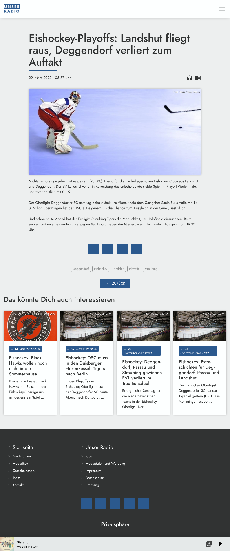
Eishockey (100, 268)
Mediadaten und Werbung (105, 463)
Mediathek (20, 463)
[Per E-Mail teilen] (136, 249)
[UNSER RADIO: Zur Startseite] (110, 8)
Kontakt (18, 485)
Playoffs (134, 268)
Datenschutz (95, 477)
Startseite (23, 447)
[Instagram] (115, 503)
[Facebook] (100, 503)
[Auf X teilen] (107, 249)
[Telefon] (129, 503)
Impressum (93, 470)
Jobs (89, 456)
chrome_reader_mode (198, 78)
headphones (189, 78)
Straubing (151, 268)
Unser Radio (99, 447)
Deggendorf (81, 268)
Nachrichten (22, 456)
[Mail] (86, 503)
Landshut (118, 268)
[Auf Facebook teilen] (93, 249)
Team (16, 477)
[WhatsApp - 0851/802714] (143, 503)
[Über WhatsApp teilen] (122, 249)
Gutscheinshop (24, 470)
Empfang (92, 485)
